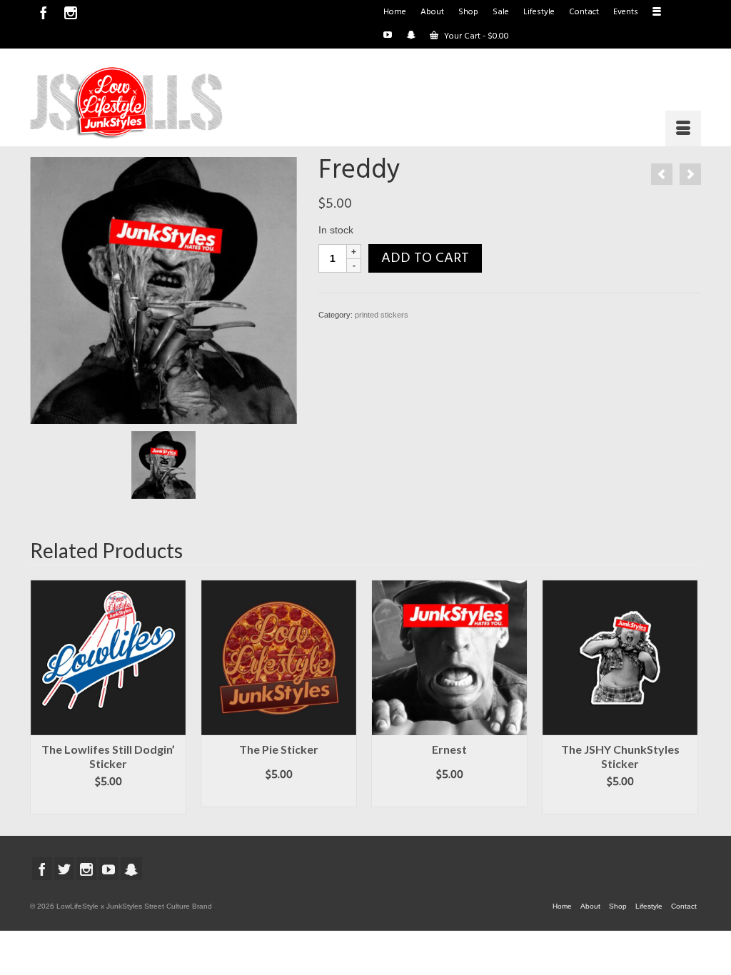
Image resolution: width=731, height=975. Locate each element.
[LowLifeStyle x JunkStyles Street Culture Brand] (126, 102)
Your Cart (475, 36)
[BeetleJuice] (690, 174)
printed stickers (381, 314)
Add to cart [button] (108, 803)
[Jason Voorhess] (661, 174)
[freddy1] (163, 289)
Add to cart (425, 258)
